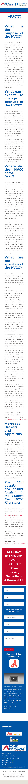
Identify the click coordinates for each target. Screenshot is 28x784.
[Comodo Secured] (14, 745)
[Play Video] (14, 679)
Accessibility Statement (14, 774)
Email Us (5, 764)
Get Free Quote (9, 649)
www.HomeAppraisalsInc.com (13, 515)
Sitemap (5, 774)
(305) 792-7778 (20, 773)
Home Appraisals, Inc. (12, 767)
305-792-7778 (9, 762)
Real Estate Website (9, 776)
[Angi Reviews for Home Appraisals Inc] (14, 732)
